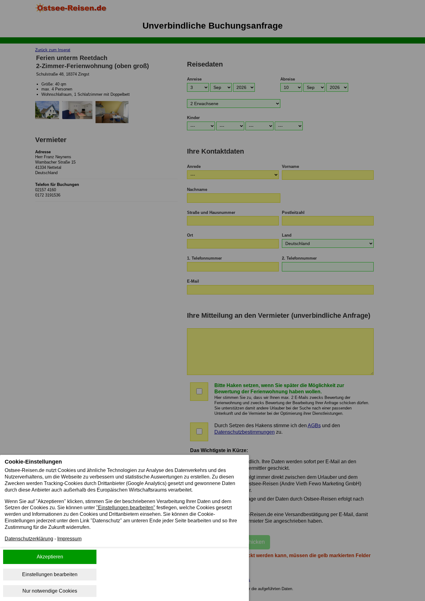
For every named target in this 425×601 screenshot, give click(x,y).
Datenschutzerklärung (29, 538)
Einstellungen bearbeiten (49, 574)
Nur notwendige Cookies (49, 591)
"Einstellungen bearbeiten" (125, 507)
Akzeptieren (50, 556)
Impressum (69, 538)
